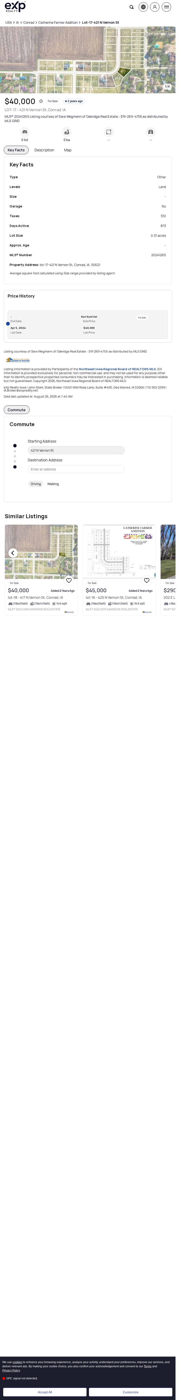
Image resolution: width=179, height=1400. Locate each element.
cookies (17, 1362)
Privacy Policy (11, 1370)
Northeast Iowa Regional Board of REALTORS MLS (117, 369)
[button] (41, 101)
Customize (130, 1392)
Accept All (45, 1392)
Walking (53, 484)
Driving (36, 484)
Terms (147, 1366)
